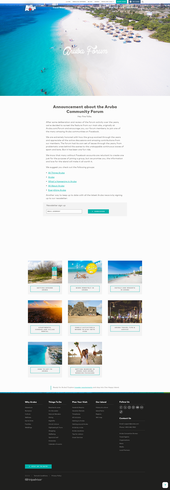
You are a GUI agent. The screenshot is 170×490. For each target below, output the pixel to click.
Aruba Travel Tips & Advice (125, 328)
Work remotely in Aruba (85, 289)
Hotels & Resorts (78, 407)
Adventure (28, 407)
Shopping (52, 431)
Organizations (124, 440)
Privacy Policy (56, 475)
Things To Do (98, 7)
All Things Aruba (56, 172)
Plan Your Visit (116, 7)
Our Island (133, 7)
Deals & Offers (79, 1)
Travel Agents (124, 437)
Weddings (28, 427)
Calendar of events (55, 444)
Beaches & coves (54, 407)
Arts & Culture (54, 424)
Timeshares (76, 414)
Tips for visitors (77, 434)
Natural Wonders (55, 414)
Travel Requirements (63, 7)
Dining (51, 417)
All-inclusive (76, 417)
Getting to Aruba (78, 421)
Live (68, 1)
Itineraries (52, 441)
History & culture (102, 407)
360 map (99, 417)
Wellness (28, 417)
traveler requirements (83, 387)
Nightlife (52, 421)
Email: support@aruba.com (129, 424)
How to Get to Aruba (45, 370)
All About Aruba (56, 185)
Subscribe (100, 211)
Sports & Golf (53, 437)
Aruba (51, 177)
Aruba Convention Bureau (128, 433)
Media (121, 447)
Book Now (121, 1)
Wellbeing (52, 434)
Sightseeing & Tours (56, 427)
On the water (53, 411)
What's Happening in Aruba (62, 181)
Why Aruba (83, 7)
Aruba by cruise (77, 427)
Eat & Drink (29, 421)
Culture (27, 414)
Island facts (100, 411)
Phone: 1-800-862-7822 (127, 427)
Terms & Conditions (41, 475)
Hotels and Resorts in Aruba (125, 289)
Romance (28, 411)
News (97, 1)
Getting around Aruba (80, 424)
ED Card (136, 1)
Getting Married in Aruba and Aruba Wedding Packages (85, 371)
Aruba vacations (78, 431)
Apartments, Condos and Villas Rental (45, 329)
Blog (90, 1)
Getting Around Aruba (45, 289)
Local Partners (124, 450)
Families (28, 424)
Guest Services (77, 437)
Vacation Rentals (78, 411)
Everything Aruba (57, 190)
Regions (98, 414)
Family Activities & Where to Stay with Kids (85, 329)
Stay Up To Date (40, 466)
